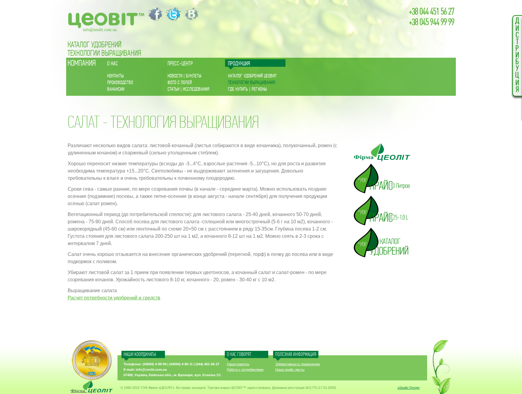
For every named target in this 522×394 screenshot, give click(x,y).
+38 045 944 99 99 (431, 22)
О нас (112, 63)
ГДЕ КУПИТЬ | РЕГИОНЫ (247, 89)
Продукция (239, 63)
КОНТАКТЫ (115, 76)
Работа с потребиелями (245, 369)
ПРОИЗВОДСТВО (120, 82)
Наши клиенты (238, 364)
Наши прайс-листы (289, 369)
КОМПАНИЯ (82, 63)
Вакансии (115, 89)
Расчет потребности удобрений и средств (114, 297)
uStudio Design (409, 387)
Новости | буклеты (184, 76)
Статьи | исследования (188, 89)
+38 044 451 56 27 (431, 12)
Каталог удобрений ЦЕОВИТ (252, 76)
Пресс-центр (180, 63)
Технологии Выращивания (104, 53)
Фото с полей (180, 82)
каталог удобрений (94, 45)
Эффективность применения (297, 364)
